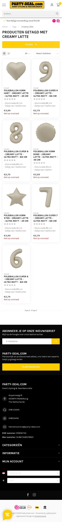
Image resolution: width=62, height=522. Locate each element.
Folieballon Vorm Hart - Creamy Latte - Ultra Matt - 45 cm (16, 93)
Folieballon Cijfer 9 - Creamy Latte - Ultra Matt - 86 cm (45, 93)
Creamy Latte (27, 27)
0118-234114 (14, 409)
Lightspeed (51, 513)
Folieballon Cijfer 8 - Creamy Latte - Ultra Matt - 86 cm (16, 154)
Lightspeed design (24, 516)
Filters (29, 44)
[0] (58, 5)
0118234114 (14, 418)
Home (5, 27)
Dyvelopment (40, 516)
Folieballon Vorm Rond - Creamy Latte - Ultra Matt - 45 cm (45, 155)
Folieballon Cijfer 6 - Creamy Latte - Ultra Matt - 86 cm (16, 279)
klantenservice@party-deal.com (24, 427)
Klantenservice (31, 367)
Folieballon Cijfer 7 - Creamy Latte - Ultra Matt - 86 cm (45, 218)
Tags (14, 27)
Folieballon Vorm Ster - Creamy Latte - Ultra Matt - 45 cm (16, 218)
